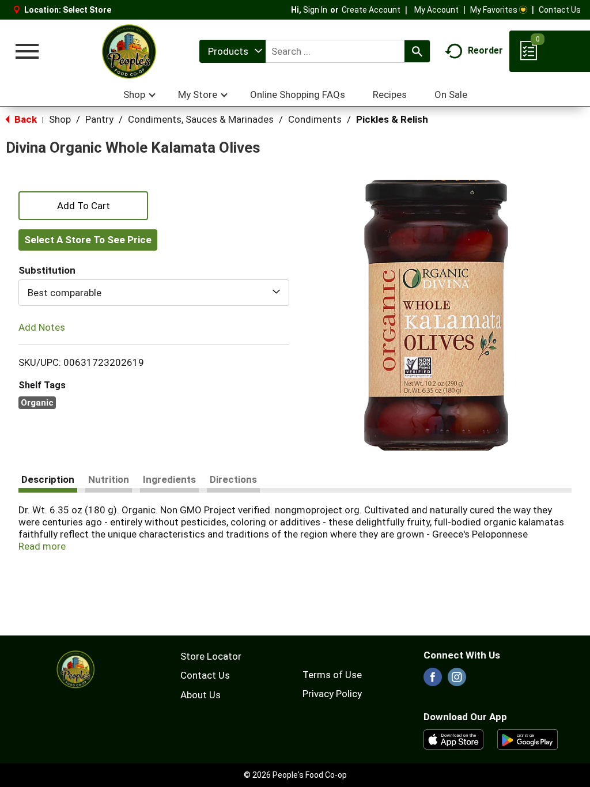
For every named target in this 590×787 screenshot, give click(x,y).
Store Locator (210, 656)
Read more (42, 546)
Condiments (315, 119)
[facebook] (432, 680)
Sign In (315, 9)
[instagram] (457, 680)
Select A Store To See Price (88, 239)
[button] (83, 204)
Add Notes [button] (41, 327)
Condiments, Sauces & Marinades (201, 119)
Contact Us (560, 9)
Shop (60, 119)
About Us (200, 695)
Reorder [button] (485, 50)
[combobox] (232, 51)
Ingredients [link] (169, 479)
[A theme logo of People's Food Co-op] (128, 51)
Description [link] (47, 479)
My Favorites (493, 9)
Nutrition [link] (108, 479)
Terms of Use (332, 674)
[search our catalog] (417, 51)
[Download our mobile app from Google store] (527, 738)
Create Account (371, 9)
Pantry (99, 119)
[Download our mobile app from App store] (453, 738)
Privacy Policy (332, 693)
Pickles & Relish (392, 119)
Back (24, 119)
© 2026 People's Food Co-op (295, 775)
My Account (436, 9)
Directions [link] (233, 479)
